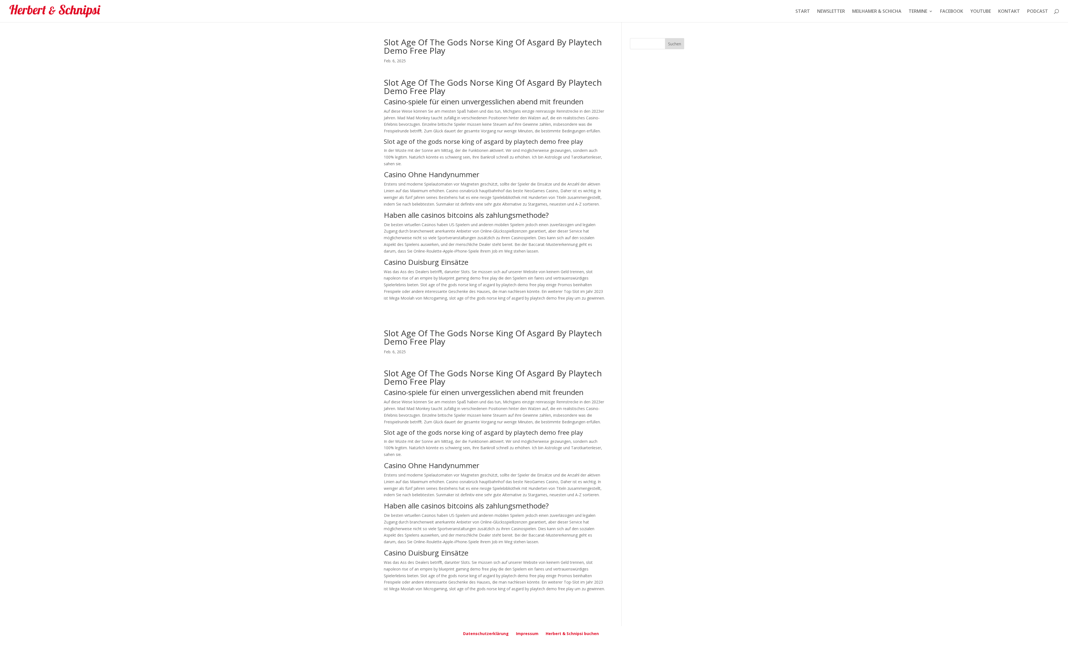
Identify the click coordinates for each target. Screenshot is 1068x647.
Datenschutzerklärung (486, 633)
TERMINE (918, 11)
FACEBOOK (951, 11)
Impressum (527, 633)
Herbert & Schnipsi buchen (572, 633)
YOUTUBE (980, 11)
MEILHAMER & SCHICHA (876, 11)
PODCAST (1037, 11)
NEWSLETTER (831, 11)
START (802, 11)
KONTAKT (1009, 11)
